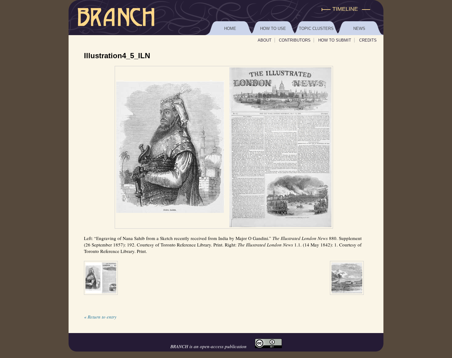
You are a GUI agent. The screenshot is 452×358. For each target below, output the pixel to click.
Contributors (295, 40)
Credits (368, 40)
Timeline (345, 9)
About (265, 40)
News (359, 28)
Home (230, 28)
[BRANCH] (226, 9)
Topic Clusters (316, 28)
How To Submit (334, 40)
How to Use (273, 28)
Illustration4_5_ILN (117, 55)
